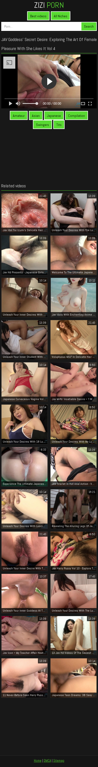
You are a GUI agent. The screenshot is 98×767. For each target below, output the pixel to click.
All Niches (60, 16)
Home (37, 760)
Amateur (19, 115)
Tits (59, 124)
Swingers (42, 124)
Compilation (76, 115)
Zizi (49, 5)
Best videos (38, 16)
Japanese (54, 115)
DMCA (47, 760)
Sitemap (58, 760)
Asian (36, 115)
